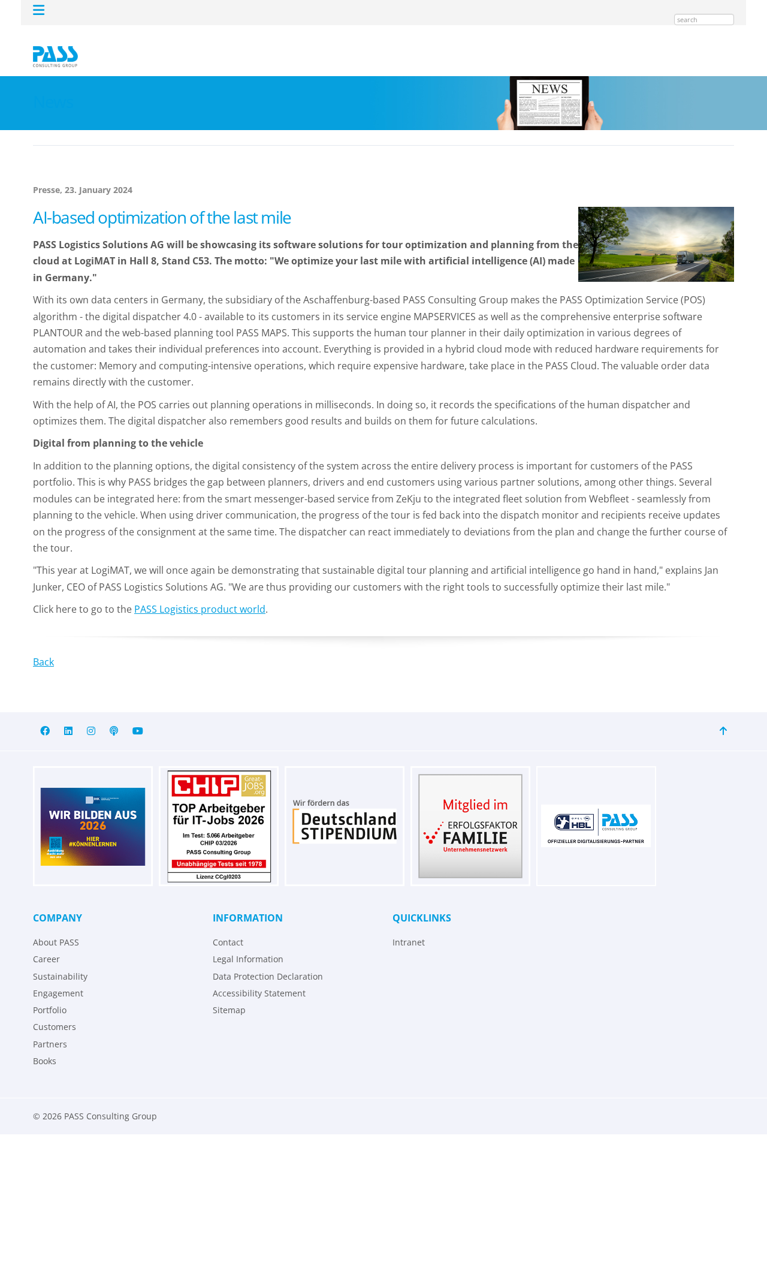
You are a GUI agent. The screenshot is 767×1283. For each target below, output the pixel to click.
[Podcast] (113, 714)
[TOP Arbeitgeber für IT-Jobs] (219, 809)
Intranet (408, 924)
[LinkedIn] (68, 714)
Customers (54, 1009)
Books (44, 1043)
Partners (50, 1026)
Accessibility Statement (259, 975)
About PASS (56, 924)
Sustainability (60, 959)
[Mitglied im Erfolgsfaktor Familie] (470, 809)
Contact (228, 924)
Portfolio (50, 992)
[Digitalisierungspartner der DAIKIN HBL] (596, 809)
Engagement (58, 975)
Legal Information (248, 941)
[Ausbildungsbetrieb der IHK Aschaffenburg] (93, 809)
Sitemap (229, 992)
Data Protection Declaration (268, 959)
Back (43, 644)
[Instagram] (91, 714)
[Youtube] (137, 714)
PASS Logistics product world (199, 591)
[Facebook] (45, 714)
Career (46, 941)
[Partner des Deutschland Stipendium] (344, 809)
